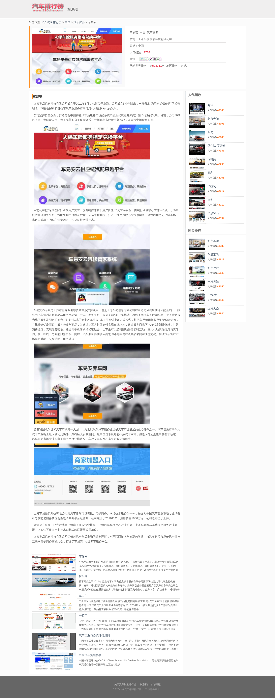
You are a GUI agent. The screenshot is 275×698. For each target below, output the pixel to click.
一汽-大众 (214, 295)
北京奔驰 (213, 118)
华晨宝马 (213, 213)
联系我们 (145, 684)
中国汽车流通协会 (90, 655)
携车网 (83, 576)
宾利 (210, 172)
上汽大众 (213, 308)
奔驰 (210, 105)
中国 (67, 22)
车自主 (83, 595)
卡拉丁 (83, 615)
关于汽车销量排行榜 (125, 684)
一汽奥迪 (213, 281)
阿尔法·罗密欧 (216, 145)
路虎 (210, 132)
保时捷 (212, 159)
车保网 (83, 556)
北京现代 (213, 268)
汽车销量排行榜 (51, 22)
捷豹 (210, 199)
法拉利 (212, 186)
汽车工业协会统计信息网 (94, 635)
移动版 (157, 684)
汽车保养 (79, 22)
